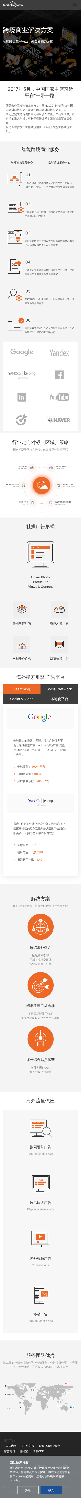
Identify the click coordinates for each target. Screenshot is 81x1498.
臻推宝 (24, 1451)
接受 (51, 1490)
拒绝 (28, 1490)
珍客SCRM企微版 (50, 1445)
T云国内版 (10, 1445)
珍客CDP (38, 1451)
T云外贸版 (27, 1445)
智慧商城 (9, 1451)
